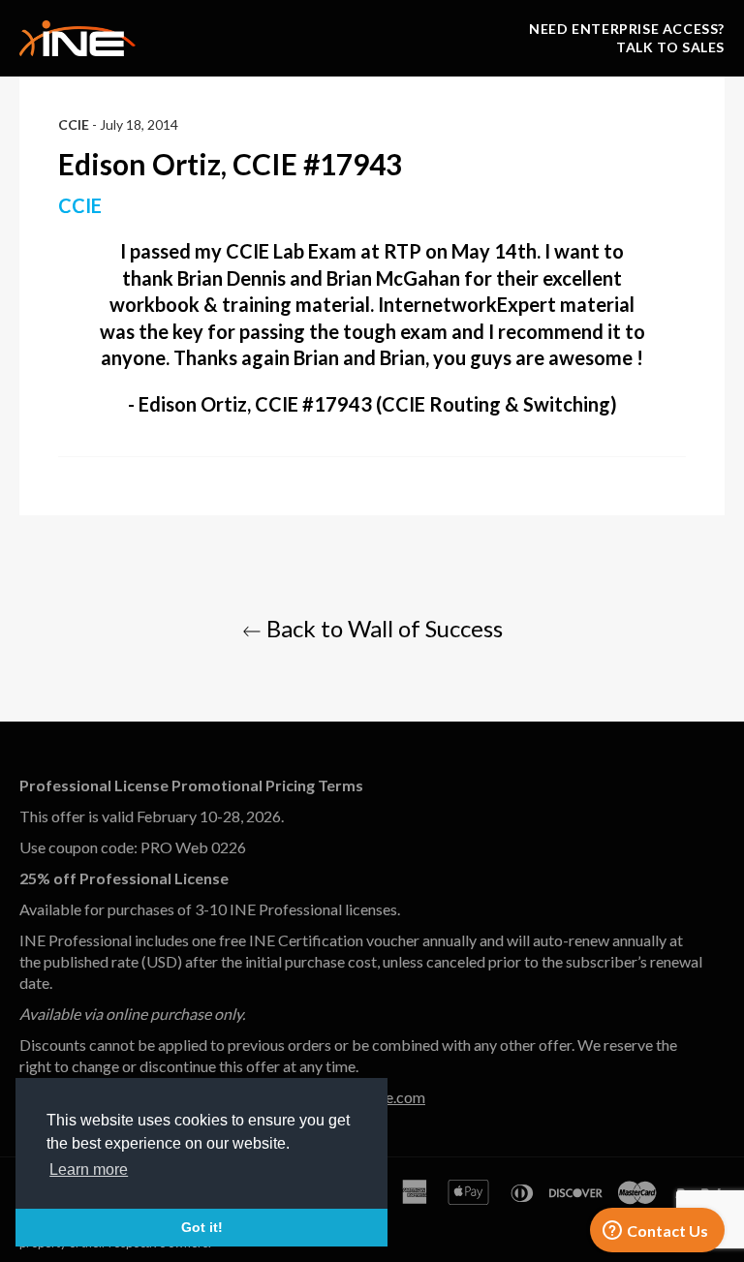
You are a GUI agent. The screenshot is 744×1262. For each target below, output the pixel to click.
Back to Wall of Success (382, 628)
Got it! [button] (202, 1227)
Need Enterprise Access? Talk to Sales (627, 37)
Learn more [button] (88, 1169)
